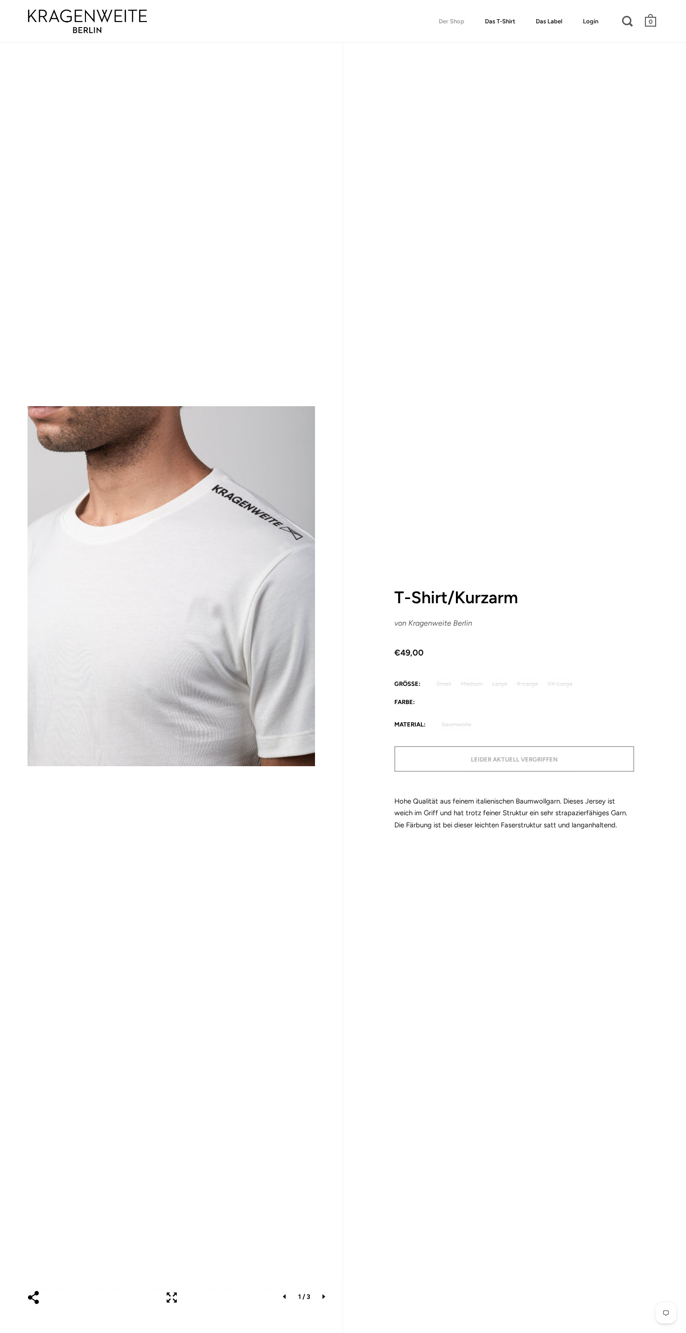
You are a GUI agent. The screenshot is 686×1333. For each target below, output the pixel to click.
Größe (406, 683)
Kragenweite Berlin (440, 623)
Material (409, 724)
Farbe (403, 701)
